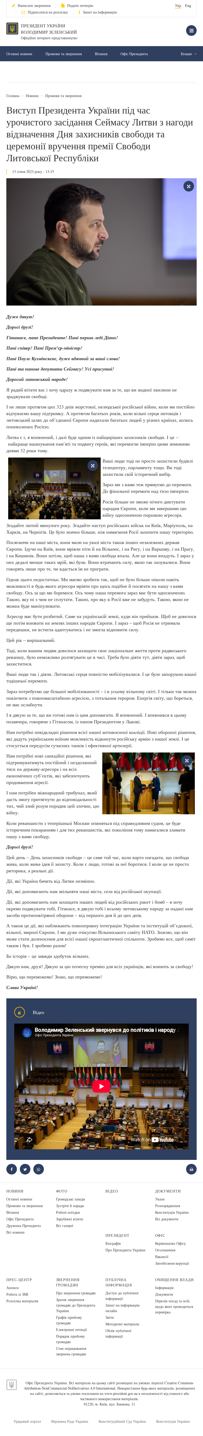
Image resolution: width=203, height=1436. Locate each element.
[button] (25, 1169)
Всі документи (166, 1218)
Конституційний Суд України (122, 1421)
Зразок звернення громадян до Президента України (75, 1305)
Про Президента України (125, 1249)
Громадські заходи (70, 1199)
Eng (188, 5)
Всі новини (15, 1232)
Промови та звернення (63, 53)
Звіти (109, 1317)
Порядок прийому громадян (70, 1339)
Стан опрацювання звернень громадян (71, 1351)
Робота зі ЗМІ (17, 1294)
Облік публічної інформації (118, 1333)
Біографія (113, 1243)
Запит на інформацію (100, 12)
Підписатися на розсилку (48, 12)
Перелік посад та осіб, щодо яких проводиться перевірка (174, 1306)
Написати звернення (34, 5)
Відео (111, 1191)
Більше (187, 53)
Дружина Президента (23, 1225)
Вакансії (161, 1256)
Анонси (12, 1287)
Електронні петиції (71, 1329)
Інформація (164, 1287)
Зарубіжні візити (69, 1218)
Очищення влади (174, 1279)
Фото (62, 1191)
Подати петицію (80, 5)
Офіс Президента (134, 53)
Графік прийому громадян (69, 1320)
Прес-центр (19, 1279)
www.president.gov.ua (120, 1393)
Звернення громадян (68, 1282)
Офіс (160, 1235)
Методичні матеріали (122, 1323)
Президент (117, 1235)
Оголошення (165, 1249)
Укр (178, 5)
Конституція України (172, 1212)
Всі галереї (64, 1225)
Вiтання (101, 53)
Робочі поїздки (68, 1212)
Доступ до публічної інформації (122, 1295)
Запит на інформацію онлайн (122, 1308)
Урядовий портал (27, 1421)
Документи (168, 1191)
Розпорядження (167, 1205)
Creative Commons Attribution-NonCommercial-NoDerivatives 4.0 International (108, 1385)
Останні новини (19, 53)
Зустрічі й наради (70, 1205)
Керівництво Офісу (170, 1243)
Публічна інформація (118, 1282)
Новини (32, 95)
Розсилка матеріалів (22, 1300)
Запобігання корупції (172, 1263)
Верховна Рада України (69, 1421)
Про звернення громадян (76, 1292)
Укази (160, 1199)
